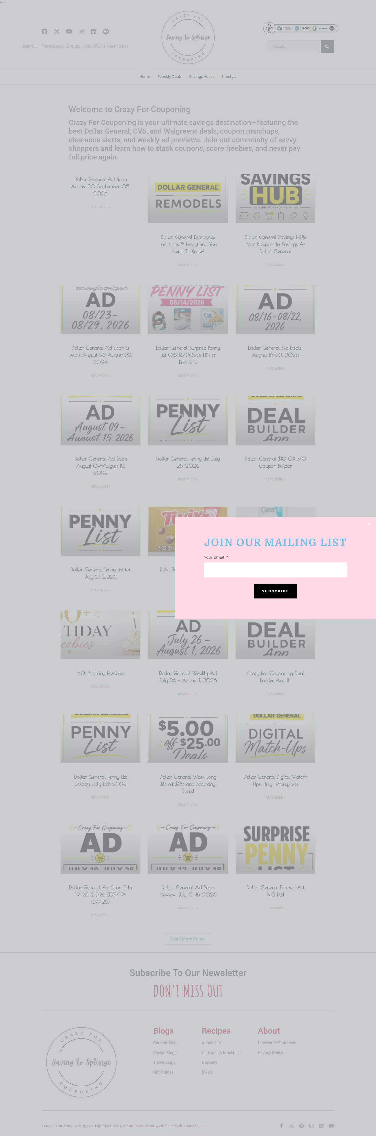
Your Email (215, 557)
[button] (369, 524)
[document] (188, 568)
